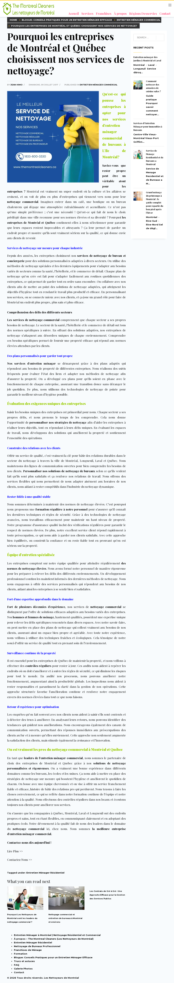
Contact (19, 972)
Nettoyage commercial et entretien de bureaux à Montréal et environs (65, 918)
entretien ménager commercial (98, 85)
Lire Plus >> (15, 851)
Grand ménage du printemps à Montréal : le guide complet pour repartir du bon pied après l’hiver (154, 202)
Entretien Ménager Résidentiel (45, 872)
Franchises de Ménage (28, 950)
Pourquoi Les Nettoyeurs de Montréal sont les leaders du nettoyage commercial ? (22, 918)
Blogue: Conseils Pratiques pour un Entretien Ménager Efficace (53, 957)
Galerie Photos (23, 968)
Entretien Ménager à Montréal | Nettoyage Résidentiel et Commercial (57, 935)
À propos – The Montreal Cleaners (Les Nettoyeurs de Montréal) (53, 938)
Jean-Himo (17, 85)
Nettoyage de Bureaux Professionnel (37, 946)
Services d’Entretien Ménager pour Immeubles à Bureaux (147, 126)
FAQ (16, 965)
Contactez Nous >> (19, 859)
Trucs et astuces (24, 961)
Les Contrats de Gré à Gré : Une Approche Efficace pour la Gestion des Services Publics (107, 895)
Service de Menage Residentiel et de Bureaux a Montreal (154, 157)
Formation (20, 953)
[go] (160, 37)
